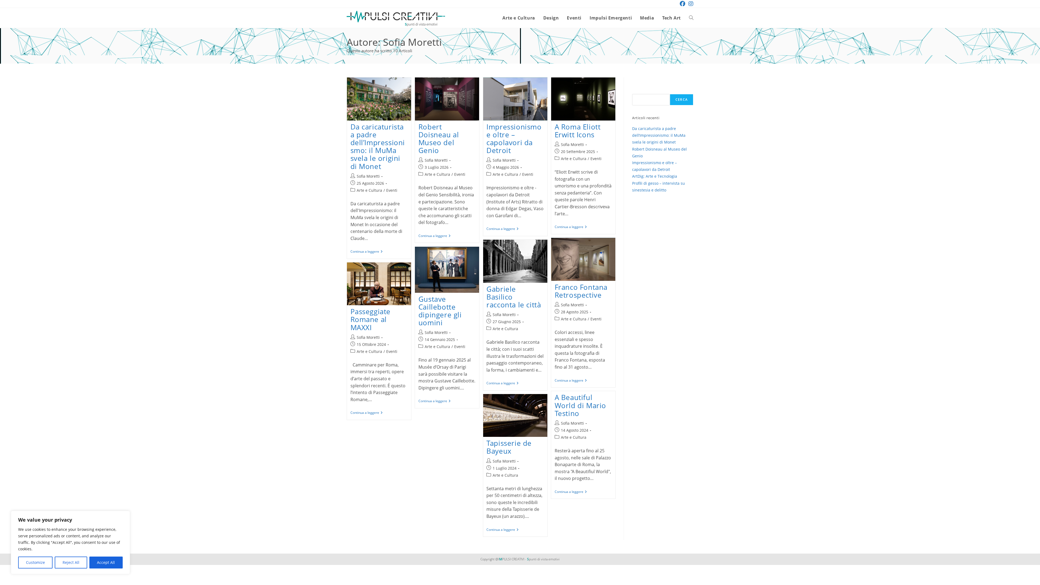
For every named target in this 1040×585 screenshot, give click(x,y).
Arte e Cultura (369, 190)
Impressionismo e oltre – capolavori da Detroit (513, 138)
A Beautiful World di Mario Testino (580, 405)
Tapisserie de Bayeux (509, 447)
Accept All (106, 562)
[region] (70, 542)
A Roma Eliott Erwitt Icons (578, 130)
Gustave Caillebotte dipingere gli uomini (440, 311)
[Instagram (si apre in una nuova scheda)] (690, 3)
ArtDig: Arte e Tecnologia (654, 176)
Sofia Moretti (368, 176)
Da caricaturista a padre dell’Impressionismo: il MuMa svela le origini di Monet (377, 146)
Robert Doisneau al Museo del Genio (438, 138)
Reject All (71, 562)
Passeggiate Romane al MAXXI (370, 319)
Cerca (681, 99)
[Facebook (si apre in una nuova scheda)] (682, 3)
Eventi (391, 190)
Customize (35, 562)
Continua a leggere (366, 252)
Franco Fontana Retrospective (581, 291)
